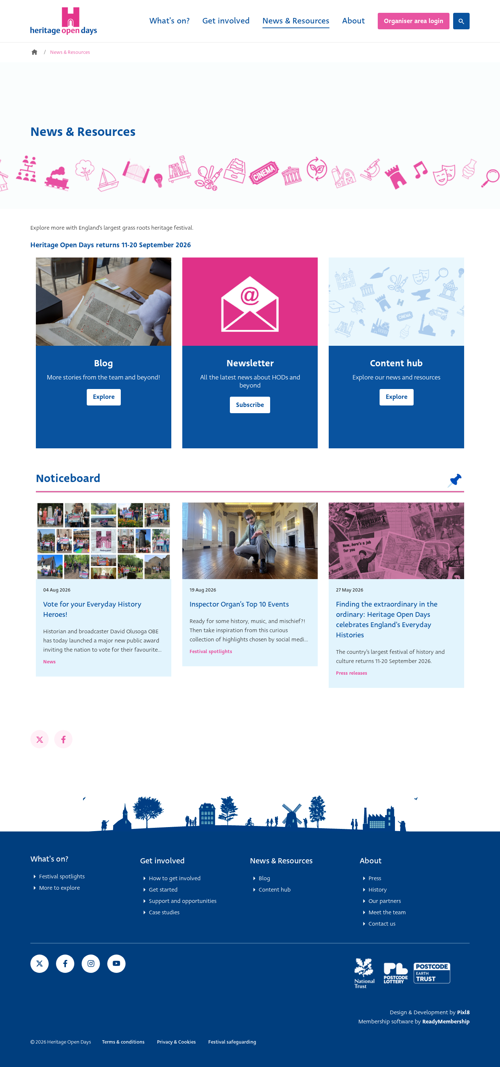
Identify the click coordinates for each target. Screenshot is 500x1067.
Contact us (382, 924)
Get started (163, 890)
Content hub (275, 890)
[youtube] (116, 964)
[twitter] (39, 739)
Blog (264, 878)
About (353, 20)
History (378, 890)
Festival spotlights (211, 651)
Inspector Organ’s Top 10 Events (239, 604)
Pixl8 (463, 1012)
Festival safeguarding (232, 1041)
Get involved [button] (162, 860)
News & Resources (295, 20)
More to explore (59, 888)
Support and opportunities (182, 901)
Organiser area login (413, 21)
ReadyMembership (446, 1022)
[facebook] (63, 739)
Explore (104, 396)
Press (375, 878)
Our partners (385, 901)
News (49, 661)
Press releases (351, 673)
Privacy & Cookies (176, 1041)
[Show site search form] (461, 21)
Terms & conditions (123, 1041)
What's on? (169, 20)
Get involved (226, 20)
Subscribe (250, 405)
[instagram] (91, 964)
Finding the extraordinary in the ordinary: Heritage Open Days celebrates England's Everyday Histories (386, 619)
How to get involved (175, 878)
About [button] (371, 860)
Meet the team (387, 912)
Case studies (164, 912)
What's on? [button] (49, 858)
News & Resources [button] (281, 860)
